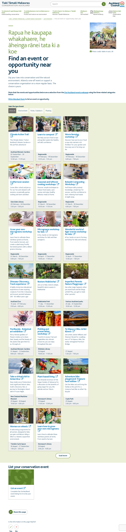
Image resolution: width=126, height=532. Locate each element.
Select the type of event (16, 106)
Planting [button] (48, 111)
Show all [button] (12, 111)
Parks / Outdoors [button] (36, 111)
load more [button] (64, 455)
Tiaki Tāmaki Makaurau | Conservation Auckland (24, 19)
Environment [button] (22, 111)
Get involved (47, 19)
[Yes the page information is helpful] (10, 527)
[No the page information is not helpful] (16, 527)
